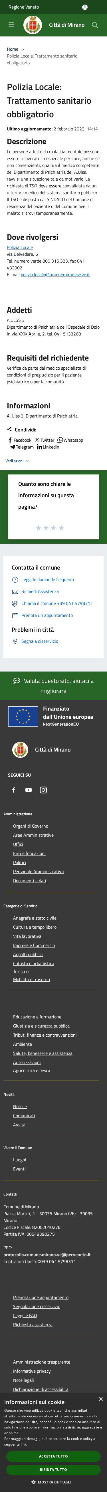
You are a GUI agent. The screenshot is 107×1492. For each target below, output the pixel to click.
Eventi (19, 1168)
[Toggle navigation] (11, 24)
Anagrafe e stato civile (34, 917)
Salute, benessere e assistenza (42, 1053)
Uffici (18, 844)
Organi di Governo (30, 825)
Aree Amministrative (33, 835)
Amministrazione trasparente (41, 1361)
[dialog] (53, 1442)
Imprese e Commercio (34, 945)
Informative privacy (32, 1371)
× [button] (100, 1399)
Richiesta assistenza (33, 1324)
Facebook (22, 440)
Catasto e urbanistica (33, 963)
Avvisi (19, 1124)
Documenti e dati (29, 880)
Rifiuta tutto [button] (53, 1469)
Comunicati (24, 1115)
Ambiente (22, 1044)
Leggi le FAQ (25, 1315)
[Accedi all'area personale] (84, 7)
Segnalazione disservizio (36, 1306)
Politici (19, 862)
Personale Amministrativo (38, 871)
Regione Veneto (24, 6)
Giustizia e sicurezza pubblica (41, 1025)
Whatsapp (73, 440)
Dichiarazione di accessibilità (40, 1389)
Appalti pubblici (28, 954)
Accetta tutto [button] (53, 1456)
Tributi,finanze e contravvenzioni (45, 1034)
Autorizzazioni (27, 1062)
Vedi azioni (14, 461)
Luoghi (19, 1159)
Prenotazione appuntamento (40, 1297)
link (24, 1444)
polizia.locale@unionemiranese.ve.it (55, 274)
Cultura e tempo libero (34, 927)
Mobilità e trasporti (31, 979)
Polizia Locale (20, 247)
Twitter (47, 440)
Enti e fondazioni (29, 853)
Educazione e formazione (37, 1016)
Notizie (20, 1106)
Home (12, 49)
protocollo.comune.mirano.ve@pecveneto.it (47, 1254)
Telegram (25, 446)
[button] (53, 1482)
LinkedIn (51, 446)
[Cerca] (95, 25)
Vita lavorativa (27, 936)
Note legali (23, 1380)
